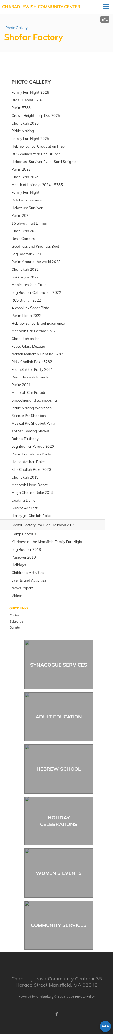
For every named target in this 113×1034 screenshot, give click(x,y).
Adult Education (59, 717)
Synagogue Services (58, 665)
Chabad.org (44, 997)
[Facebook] (56, 1014)
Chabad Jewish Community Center (41, 6)
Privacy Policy (85, 997)
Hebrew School (58, 769)
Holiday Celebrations (58, 820)
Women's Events (59, 873)
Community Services (59, 925)
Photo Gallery (16, 28)
